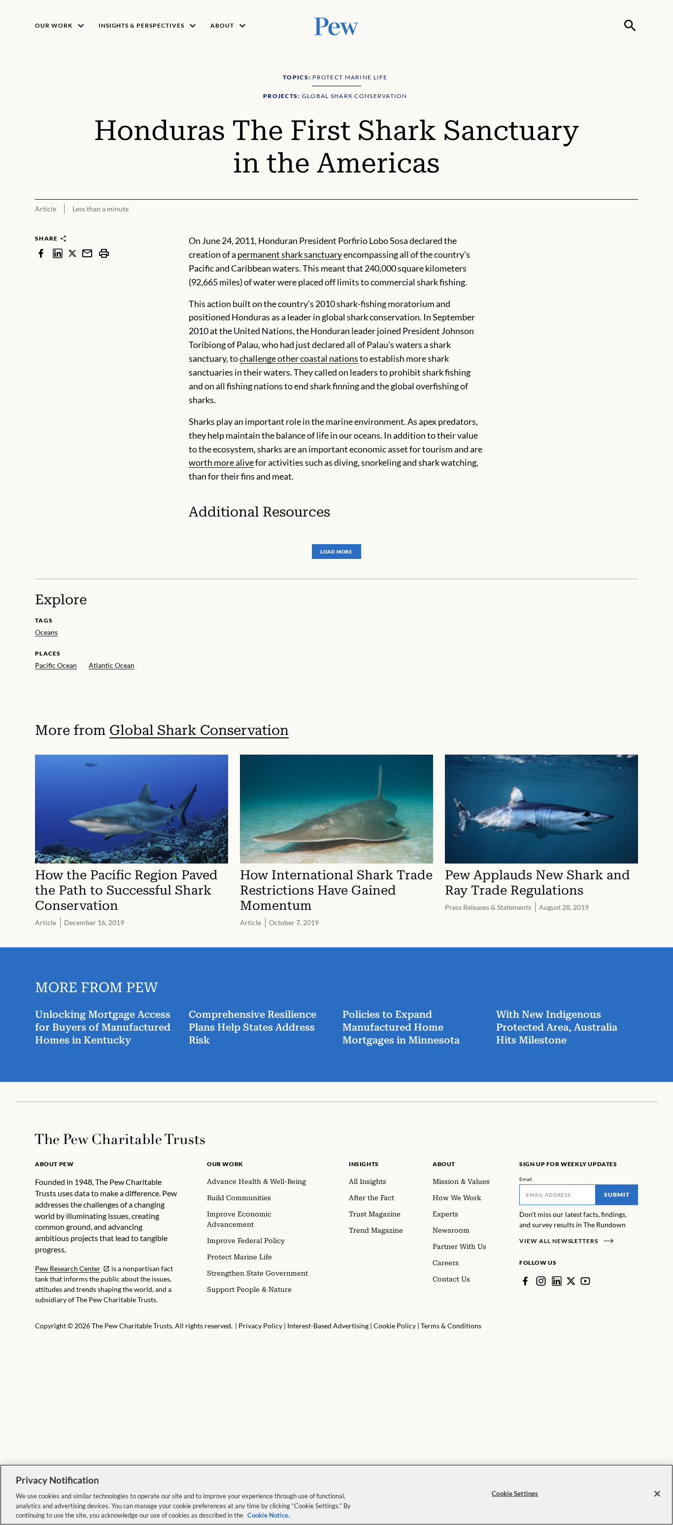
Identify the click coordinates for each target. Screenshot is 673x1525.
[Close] (657, 1494)
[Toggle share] (632, 227)
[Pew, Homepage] (336, 25)
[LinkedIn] (557, 1281)
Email (526, 1179)
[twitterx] (72, 253)
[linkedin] (58, 253)
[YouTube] (585, 1281)
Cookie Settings (515, 1493)
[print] (104, 253)
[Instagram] (541, 1281)
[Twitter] (571, 1281)
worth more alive (221, 462)
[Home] (120, 1139)
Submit (617, 1194)
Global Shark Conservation (199, 730)
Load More (336, 552)
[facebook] (41, 253)
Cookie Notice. (268, 1515)
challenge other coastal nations (298, 358)
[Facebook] (525, 1281)
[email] (87, 253)
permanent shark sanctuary (289, 254)
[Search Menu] (630, 26)
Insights (364, 1164)
